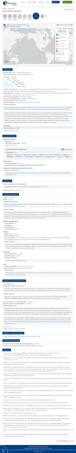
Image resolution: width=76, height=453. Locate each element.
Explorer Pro (55, 2)
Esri (71, 64)
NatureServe (36, 448)
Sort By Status (68, 149)
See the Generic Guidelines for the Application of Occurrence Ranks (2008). (22, 336)
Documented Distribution (13, 26)
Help (47, 2)
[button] (6, 30)
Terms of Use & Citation (46, 448)
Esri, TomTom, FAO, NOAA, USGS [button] (11, 64)
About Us (41, 2)
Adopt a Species (67, 2)
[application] (38, 46)
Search (23, 2)
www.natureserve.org (42, 446)
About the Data (31, 2)
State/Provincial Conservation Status (16, 25)
